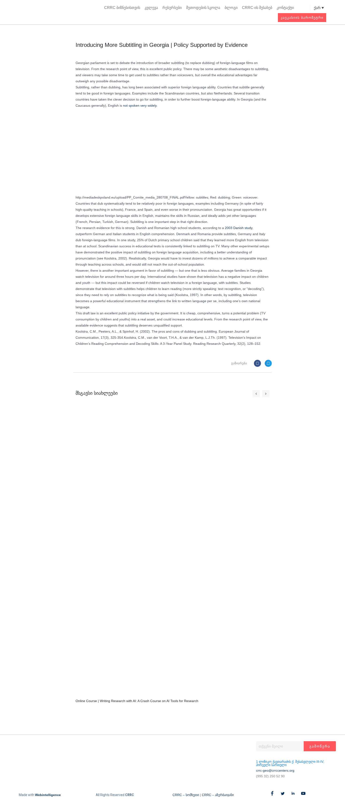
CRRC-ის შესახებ (257, 8)
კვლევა (151, 8)
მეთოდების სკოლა (203, 8)
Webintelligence (48, 795)
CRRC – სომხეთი (185, 795)
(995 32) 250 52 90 (270, 776)
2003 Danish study (238, 228)
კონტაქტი (285, 8)
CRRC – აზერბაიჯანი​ (218, 795)
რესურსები (172, 8)
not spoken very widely (140, 105)
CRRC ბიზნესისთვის (122, 8)
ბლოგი (231, 8)
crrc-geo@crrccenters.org (275, 770)
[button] (306, 8)
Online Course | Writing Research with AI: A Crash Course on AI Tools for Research (137, 701)
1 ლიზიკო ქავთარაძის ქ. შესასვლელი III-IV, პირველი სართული (290, 763)
